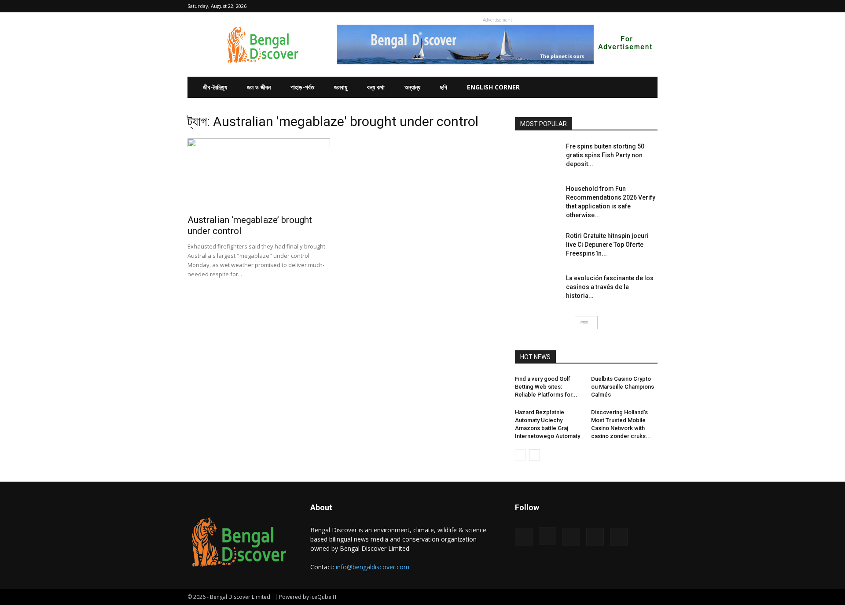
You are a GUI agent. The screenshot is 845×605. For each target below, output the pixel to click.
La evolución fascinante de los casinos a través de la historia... (610, 287)
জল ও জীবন (259, 87)
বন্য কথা (376, 87)
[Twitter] (636, 6)
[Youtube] (651, 6)
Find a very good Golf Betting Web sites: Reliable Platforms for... (546, 386)
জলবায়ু (340, 87)
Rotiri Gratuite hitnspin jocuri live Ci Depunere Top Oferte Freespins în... (607, 244)
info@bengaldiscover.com (372, 567)
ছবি (443, 87)
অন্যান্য (412, 87)
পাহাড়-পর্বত (302, 87)
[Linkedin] (621, 6)
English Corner (493, 87)
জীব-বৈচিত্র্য (215, 87)
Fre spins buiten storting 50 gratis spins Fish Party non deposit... (605, 155)
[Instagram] (607, 6)
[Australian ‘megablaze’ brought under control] (258, 173)
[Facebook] (592, 6)
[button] (579, 6)
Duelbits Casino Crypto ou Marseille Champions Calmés (622, 386)
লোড (584, 322)
